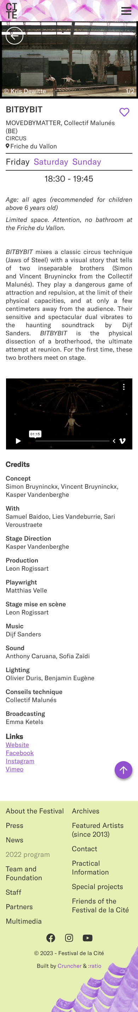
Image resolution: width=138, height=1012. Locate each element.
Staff (13, 892)
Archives (85, 811)
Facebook (20, 753)
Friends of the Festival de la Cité (100, 905)
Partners (19, 906)
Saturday (51, 162)
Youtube (87, 937)
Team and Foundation (24, 873)
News (14, 840)
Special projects (97, 886)
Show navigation (124, 11)
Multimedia (24, 921)
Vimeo (14, 769)
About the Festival (35, 811)
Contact (84, 849)
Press (14, 825)
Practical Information (90, 868)
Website (17, 745)
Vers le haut (123, 770)
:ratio (94, 966)
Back (14, 36)
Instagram (20, 761)
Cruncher (69, 966)
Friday (18, 162)
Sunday (87, 162)
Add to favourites (124, 112)
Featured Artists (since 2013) (98, 830)
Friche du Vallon (33, 146)
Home (11, 11)
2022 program (28, 854)
